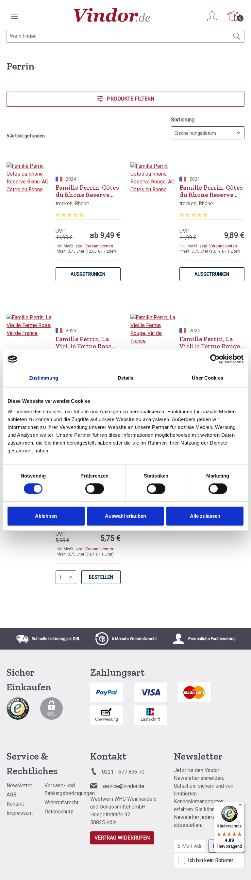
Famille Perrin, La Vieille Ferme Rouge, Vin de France (210, 342)
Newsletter (19, 785)
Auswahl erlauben (125, 516)
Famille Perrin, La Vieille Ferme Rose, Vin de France (84, 342)
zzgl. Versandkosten (94, 246)
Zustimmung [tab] (43, 378)
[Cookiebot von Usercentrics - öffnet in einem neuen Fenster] (214, 359)
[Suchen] (236, 36)
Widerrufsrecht (61, 802)
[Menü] (14, 16)
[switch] (94, 488)
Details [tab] (126, 378)
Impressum (20, 813)
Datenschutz (58, 812)
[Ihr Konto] (212, 16)
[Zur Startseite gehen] (112, 15)
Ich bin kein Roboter (210, 860)
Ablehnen (46, 516)
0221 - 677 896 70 (123, 772)
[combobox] (118, 36)
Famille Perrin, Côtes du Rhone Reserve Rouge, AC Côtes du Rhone (211, 191)
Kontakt (15, 804)
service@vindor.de (123, 786)
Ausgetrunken (88, 274)
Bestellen (101, 577)
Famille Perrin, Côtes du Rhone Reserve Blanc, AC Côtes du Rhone (87, 191)
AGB (11, 795)
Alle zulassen (205, 516)
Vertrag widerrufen (122, 838)
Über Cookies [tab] (207, 378)
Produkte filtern (130, 99)
